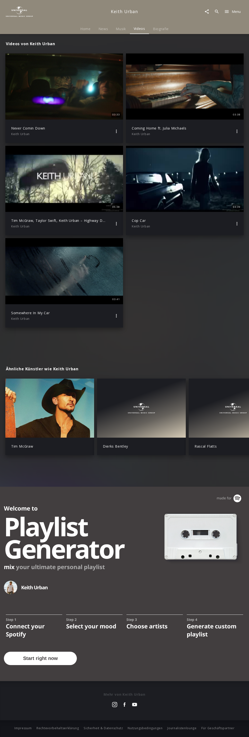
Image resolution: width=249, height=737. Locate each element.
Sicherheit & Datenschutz (103, 728)
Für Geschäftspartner (217, 728)
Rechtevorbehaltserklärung (57, 728)
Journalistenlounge (182, 728)
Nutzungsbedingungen (145, 728)
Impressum (23, 728)
